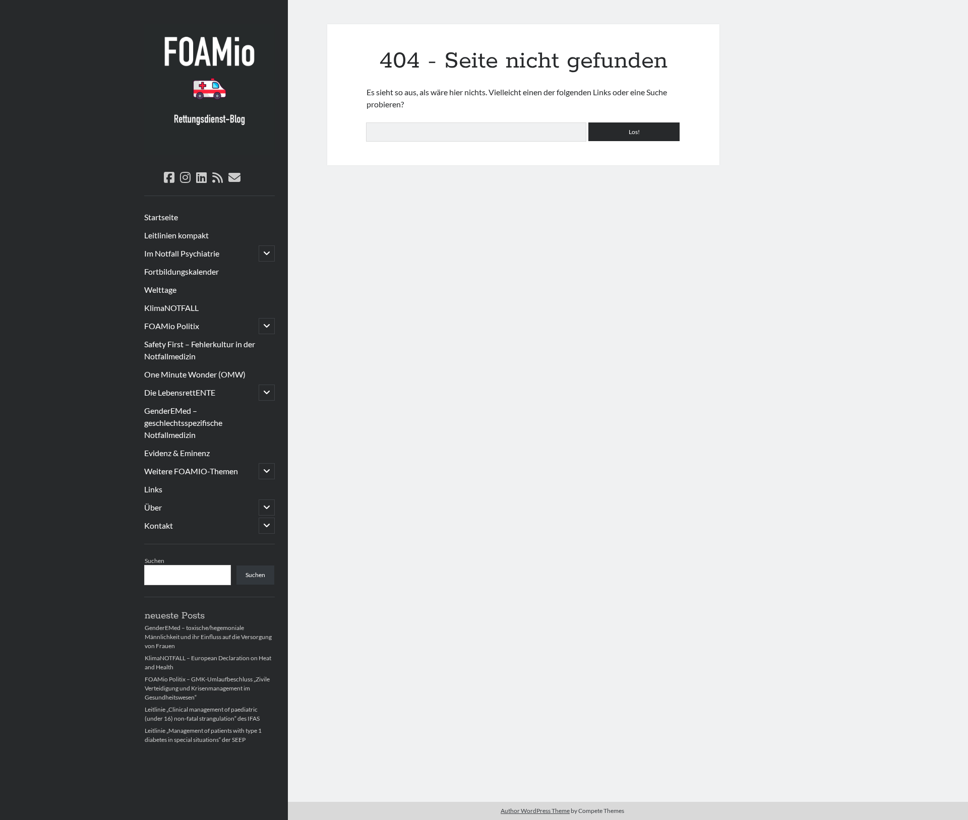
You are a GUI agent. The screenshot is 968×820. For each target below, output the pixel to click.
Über (153, 507)
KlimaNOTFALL (171, 307)
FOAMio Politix (171, 326)
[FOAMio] (209, 151)
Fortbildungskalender (181, 271)
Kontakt (158, 525)
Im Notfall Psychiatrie (181, 253)
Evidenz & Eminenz (177, 453)
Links (153, 489)
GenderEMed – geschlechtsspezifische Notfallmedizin (183, 422)
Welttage (160, 289)
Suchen (154, 560)
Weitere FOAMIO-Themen (191, 471)
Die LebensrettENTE (179, 392)
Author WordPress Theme (535, 810)
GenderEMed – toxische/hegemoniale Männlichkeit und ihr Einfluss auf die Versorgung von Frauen (208, 637)
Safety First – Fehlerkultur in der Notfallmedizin (199, 350)
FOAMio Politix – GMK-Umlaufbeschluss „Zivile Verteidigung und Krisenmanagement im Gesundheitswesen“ (207, 688)
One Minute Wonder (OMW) (195, 374)
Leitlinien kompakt (176, 235)
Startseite (161, 217)
